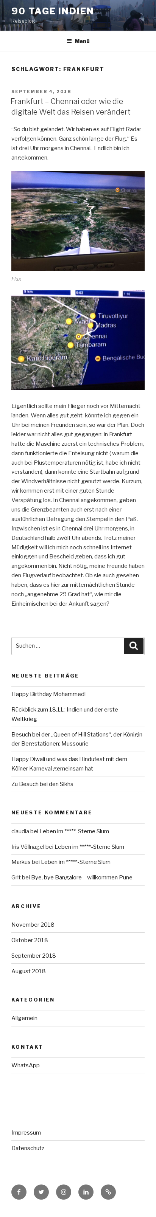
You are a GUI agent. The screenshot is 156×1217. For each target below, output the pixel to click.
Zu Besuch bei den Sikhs (42, 784)
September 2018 (33, 955)
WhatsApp (25, 1065)
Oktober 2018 (29, 940)
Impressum (26, 1132)
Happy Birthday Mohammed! (48, 694)
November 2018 (33, 924)
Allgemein (24, 1018)
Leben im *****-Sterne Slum (74, 831)
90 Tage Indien (52, 11)
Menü (82, 41)
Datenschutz (27, 1148)
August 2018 (28, 971)
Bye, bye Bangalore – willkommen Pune (82, 877)
